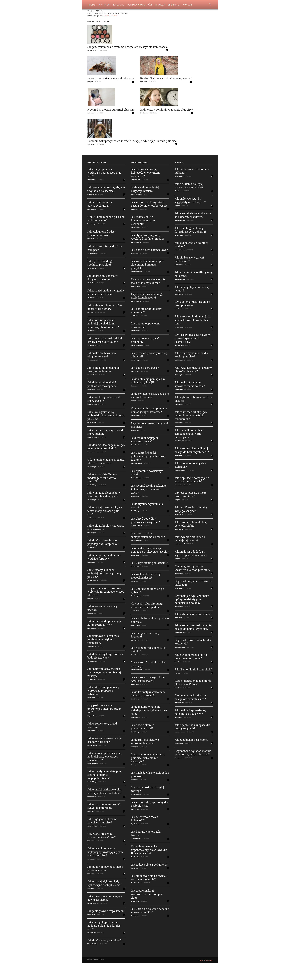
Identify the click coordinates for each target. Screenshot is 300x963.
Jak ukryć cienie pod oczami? (149, 562)
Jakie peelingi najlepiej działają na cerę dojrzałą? (190, 229)
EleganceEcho (91, 716)
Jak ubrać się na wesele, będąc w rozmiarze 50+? (150, 910)
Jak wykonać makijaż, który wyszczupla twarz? (148, 678)
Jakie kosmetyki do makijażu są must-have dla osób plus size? (192, 320)
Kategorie (118, 4)
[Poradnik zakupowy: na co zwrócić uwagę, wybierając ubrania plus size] (132, 128)
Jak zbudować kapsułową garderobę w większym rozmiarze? (103, 639)
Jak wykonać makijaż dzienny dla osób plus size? (193, 369)
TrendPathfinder (92, 253)
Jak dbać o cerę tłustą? (145, 367)
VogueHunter (91, 646)
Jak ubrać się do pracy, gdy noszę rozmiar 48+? (104, 622)
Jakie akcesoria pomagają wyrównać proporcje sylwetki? (103, 690)
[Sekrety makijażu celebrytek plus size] (110, 65)
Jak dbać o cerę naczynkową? (149, 249)
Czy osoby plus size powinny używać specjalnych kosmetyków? (193, 338)
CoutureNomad (92, 375)
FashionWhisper (92, 404)
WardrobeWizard (92, 944)
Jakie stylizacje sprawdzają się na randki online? (150, 395)
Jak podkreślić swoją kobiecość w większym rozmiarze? (145, 172)
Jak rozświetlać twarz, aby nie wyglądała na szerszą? (106, 189)
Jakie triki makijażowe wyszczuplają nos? (145, 741)
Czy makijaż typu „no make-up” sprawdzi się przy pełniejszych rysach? (192, 599)
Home (92, 4)
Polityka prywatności (139, 4)
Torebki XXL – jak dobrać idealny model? (166, 78)
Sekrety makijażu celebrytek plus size (110, 78)
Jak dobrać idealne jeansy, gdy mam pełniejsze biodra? (106, 446)
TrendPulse (91, 297)
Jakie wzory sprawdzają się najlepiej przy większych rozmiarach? (104, 756)
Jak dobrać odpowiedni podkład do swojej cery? (102, 384)
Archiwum (104, 4)
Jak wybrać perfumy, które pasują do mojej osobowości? (149, 203)
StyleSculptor (91, 209)
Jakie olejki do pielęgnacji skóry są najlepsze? (103, 369)
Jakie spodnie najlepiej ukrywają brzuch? (145, 189)
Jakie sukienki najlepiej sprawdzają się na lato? (189, 185)
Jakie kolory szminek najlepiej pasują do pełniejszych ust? (193, 627)
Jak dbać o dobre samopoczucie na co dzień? (148, 535)
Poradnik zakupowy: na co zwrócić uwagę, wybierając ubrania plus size (132, 141)
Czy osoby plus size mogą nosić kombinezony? (147, 295)
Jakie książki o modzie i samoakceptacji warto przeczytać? (189, 433)
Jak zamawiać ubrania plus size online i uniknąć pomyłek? (147, 264)
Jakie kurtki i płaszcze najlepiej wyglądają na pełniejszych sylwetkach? (103, 323)
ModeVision (91, 389)
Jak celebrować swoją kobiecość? (144, 818)
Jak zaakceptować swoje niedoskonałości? (146, 575)
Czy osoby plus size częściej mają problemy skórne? (148, 281)
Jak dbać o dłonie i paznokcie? (194, 669)
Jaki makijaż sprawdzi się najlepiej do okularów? (190, 711)
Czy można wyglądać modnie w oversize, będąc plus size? (193, 752)
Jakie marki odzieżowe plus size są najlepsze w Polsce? (104, 791)
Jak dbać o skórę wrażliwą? (104, 940)
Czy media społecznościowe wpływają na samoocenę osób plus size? (105, 591)
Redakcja (160, 4)
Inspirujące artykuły (206, 960)
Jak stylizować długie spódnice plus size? (100, 262)
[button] (210, 5)
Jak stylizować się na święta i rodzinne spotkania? (149, 877)
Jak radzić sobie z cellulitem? (149, 864)
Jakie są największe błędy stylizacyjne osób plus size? (104, 883)
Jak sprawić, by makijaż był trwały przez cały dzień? (104, 340)
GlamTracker (91, 268)
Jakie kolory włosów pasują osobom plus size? (104, 740)
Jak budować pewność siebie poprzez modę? (105, 868)
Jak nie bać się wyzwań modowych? (189, 259)
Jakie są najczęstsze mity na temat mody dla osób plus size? (104, 511)
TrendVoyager (91, 224)
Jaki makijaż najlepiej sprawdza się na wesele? (190, 384)
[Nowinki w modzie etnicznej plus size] (110, 97)
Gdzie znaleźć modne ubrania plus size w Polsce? (193, 682)
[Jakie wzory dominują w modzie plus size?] (166, 97)
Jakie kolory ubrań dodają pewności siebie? (191, 523)
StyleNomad (91, 144)
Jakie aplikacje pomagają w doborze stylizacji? (148, 380)
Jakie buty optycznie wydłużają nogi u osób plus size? (104, 172)
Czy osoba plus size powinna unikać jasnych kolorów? (149, 410)
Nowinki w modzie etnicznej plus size (110, 109)
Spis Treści (174, 4)
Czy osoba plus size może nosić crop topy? (190, 494)
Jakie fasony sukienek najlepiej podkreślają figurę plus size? (104, 573)
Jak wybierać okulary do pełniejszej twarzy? (190, 538)
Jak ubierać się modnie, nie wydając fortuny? (104, 556)
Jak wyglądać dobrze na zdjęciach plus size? (102, 820)
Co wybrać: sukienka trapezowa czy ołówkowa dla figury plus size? (149, 850)
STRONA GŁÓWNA (109, 16)
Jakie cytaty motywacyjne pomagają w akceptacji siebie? (150, 549)
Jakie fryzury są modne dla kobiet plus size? (191, 354)
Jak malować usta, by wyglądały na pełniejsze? (190, 200)
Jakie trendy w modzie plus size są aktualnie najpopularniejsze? (104, 775)
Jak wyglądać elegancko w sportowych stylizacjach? (104, 494)
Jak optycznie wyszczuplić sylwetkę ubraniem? (103, 806)
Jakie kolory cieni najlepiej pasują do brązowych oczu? (192, 450)
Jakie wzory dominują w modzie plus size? (166, 109)
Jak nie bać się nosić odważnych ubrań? (100, 203)
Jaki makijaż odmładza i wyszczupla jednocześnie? (191, 553)
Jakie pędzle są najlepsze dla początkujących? (192, 726)
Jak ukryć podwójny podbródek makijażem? (145, 520)
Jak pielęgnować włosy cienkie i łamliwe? (101, 233)
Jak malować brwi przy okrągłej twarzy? (101, 354)
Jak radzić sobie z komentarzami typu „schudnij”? (143, 220)
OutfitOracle (91, 194)
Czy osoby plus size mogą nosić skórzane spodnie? (147, 605)
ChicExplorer (91, 283)
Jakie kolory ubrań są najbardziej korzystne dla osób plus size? (106, 415)
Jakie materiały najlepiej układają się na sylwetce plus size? (149, 710)
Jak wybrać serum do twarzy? (193, 614)
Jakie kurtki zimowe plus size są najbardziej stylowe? (193, 215)
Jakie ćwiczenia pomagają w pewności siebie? (105, 897)
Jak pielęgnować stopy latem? (105, 911)
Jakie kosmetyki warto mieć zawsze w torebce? (148, 693)
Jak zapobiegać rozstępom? (191, 739)
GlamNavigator (92, 661)
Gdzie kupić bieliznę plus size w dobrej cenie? (105, 218)
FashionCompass (92, 763)
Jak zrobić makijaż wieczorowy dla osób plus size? (147, 894)
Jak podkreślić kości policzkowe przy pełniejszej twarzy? (148, 456)
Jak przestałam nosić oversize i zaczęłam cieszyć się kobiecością (127, 47)
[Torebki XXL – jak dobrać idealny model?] (166, 65)
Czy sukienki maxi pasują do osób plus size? (192, 303)
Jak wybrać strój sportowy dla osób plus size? (149, 803)
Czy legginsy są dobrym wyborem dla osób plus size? (192, 568)
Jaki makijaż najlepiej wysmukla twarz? (144, 439)
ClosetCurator (91, 312)
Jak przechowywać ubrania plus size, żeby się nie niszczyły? (148, 758)
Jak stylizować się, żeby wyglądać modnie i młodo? (147, 236)
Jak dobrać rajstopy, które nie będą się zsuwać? (105, 655)
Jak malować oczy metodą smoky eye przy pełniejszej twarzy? (104, 672)
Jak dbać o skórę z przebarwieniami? (142, 726)
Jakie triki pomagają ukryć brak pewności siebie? (191, 656)
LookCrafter (91, 179)
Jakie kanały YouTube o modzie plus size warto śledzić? (102, 478)
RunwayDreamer (92, 50)
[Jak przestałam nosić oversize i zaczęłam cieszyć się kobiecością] (127, 34)
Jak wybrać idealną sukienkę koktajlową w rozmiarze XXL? (149, 489)
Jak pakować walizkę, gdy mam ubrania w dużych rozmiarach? (191, 415)
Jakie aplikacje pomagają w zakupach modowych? (192, 479)
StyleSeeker (143, 81)
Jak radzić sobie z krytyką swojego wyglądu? (191, 509)
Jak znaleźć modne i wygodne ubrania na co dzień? (106, 292)
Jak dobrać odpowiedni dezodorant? (145, 325)
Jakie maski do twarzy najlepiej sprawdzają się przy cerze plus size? (105, 852)
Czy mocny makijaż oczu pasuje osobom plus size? (190, 697)
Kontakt (187, 4)
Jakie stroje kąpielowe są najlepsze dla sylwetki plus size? (103, 925)
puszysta (90, 81)
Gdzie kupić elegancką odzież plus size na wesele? (106, 461)
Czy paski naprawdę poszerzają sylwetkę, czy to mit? (104, 709)
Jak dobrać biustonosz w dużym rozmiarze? (102, 277)
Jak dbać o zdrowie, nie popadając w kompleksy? (103, 542)
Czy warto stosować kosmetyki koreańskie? (101, 835)
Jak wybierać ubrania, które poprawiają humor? (104, 307)
